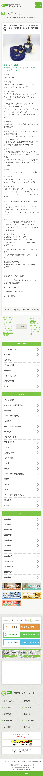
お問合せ (27, 727)
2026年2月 (8, 551)
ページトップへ (21, 773)
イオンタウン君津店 (11, 416)
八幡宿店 (7, 421)
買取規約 (35, 761)
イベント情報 (9, 365)
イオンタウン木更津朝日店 (14, 495)
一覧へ (21, 326)
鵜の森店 (7, 432)
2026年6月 (8, 530)
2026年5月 (8, 535)
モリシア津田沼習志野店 (13, 426)
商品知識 (7, 370)
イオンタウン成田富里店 (29, 310)
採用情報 (28, 761)
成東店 (6, 484)
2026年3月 (8, 546)
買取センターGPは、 (12, 65)
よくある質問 (29, 720)
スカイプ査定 (21, 642)
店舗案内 (27, 708)
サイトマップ (6, 761)
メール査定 (21, 626)
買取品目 (27, 701)
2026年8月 (8, 519)
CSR (39, 761)
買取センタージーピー (19, 693)
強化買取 (16, 310)
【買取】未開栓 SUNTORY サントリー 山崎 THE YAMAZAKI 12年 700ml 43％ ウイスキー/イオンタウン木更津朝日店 (8, 326)
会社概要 (7, 727)
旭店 (6, 490)
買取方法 (7, 708)
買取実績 (7, 714)
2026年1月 (8, 556)
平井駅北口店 (9, 442)
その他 (6, 386)
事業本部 (7, 411)
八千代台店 (8, 458)
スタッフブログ (10, 376)
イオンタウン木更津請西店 (14, 474)
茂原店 (6, 479)
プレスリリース (10, 349)
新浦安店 (7, 500)
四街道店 (7, 505)
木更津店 (7, 447)
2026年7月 (8, 524)
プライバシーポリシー (18, 761)
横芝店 (6, 469)
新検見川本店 (9, 453)
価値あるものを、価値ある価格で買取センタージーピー (15, 5)
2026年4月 (8, 540)
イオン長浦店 (9, 400)
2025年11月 (8, 567)
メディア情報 (9, 381)
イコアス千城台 (10, 437)
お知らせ (27, 714)
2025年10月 (8, 572)
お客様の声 (8, 720)
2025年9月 (8, 577)
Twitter (4, 662)
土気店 (6, 463)
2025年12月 (8, 561)
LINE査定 (21, 634)
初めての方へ (9, 701)
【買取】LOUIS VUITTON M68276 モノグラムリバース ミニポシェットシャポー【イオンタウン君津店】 (35, 326)
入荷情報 (7, 360)
